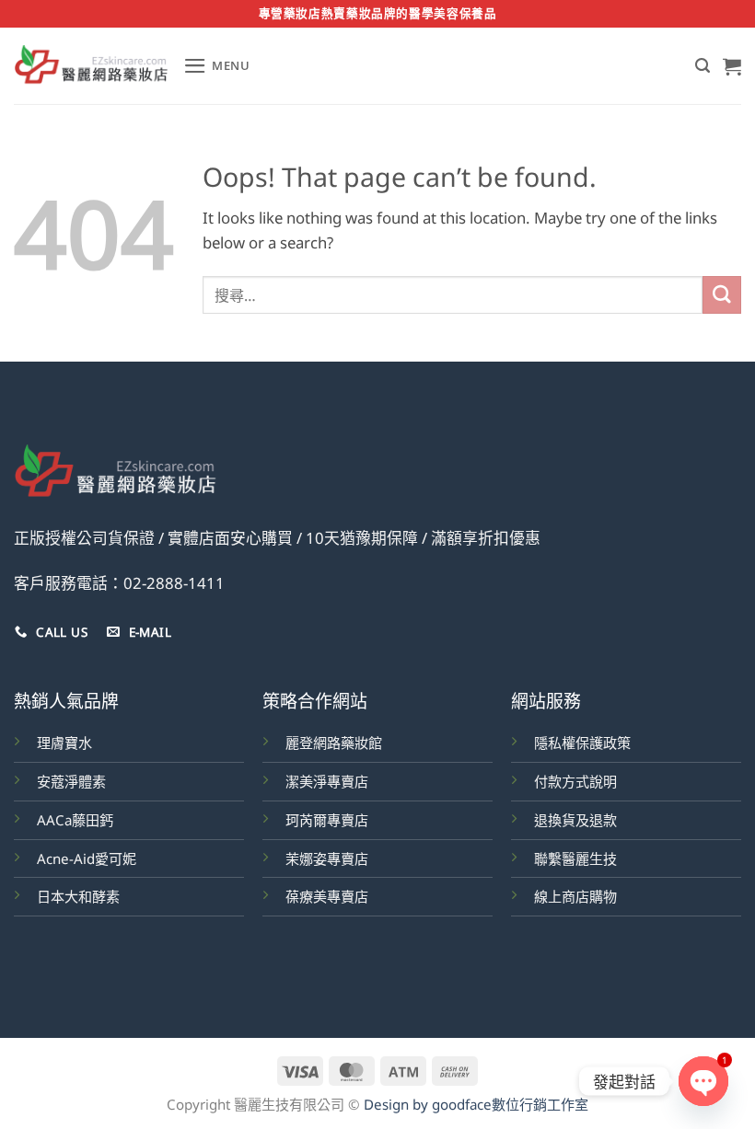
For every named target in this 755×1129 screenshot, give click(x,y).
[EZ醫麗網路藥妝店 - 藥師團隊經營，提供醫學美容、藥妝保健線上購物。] (91, 66)
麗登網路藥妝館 (333, 742)
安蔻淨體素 (71, 781)
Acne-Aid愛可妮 (86, 858)
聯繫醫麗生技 (575, 858)
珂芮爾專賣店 (326, 820)
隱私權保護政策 (582, 742)
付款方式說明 (575, 781)
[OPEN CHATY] (703, 1081)
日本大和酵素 (78, 896)
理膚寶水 (64, 742)
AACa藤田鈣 (75, 820)
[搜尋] (702, 66)
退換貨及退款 (575, 820)
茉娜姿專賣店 (326, 858)
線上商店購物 (575, 896)
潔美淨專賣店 (326, 781)
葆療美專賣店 (326, 896)
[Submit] (722, 295)
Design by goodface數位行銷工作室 (476, 1104)
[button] (216, 65)
